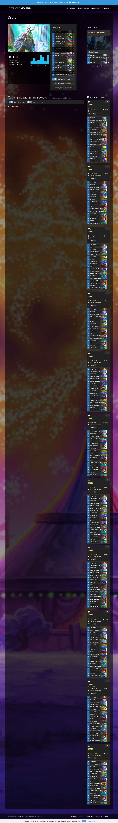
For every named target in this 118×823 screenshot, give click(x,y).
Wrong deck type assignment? (98, 66)
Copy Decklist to (59, 83)
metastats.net (38, 816)
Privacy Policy (89, 816)
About (106, 816)
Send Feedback (84, 8)
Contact (81, 816)
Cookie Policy (99, 816)
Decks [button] (107, 8)
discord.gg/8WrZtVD (72, 2)
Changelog (74, 816)
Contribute (71, 8)
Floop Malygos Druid (97, 33)
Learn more (92, 821)
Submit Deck (97, 8)
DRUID (90, 105)
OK (84, 821)
